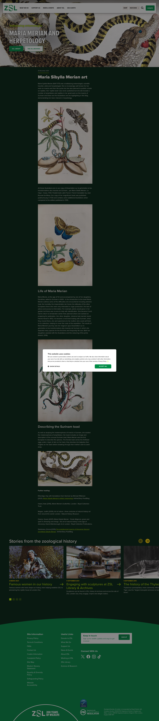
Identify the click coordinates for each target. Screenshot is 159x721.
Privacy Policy (102, 361)
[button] (54, 366)
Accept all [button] (103, 366)
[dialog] (79, 360)
